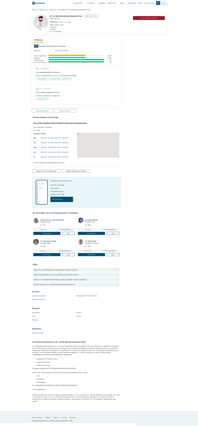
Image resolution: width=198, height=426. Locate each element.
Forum (140, 3)
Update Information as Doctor (76, 171)
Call (68, 233)
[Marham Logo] (38, 4)
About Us (48, 417)
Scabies (78, 312)
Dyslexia (79, 316)
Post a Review (65, 111)
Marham (34, 10)
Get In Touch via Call (149, 18)
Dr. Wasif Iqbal (90, 241)
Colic (33, 316)
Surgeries (102, 3)
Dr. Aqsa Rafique (91, 220)
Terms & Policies (37, 417)
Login (164, 3)
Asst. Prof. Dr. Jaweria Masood (52, 220)
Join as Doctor (149, 3)
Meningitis (35, 320)
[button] (158, 3)
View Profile (47, 233)
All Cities (64, 417)
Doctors (56, 417)
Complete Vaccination (39, 296)
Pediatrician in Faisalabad (57, 10)
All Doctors (73, 417)
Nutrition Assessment (39, 299)
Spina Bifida (36, 312)
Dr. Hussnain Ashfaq (48, 241)
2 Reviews (53, 29)
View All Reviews (42, 111)
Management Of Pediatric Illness (86, 296)
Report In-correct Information (47, 171)
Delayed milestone (38, 333)
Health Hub (132, 3)
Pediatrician (43, 10)
